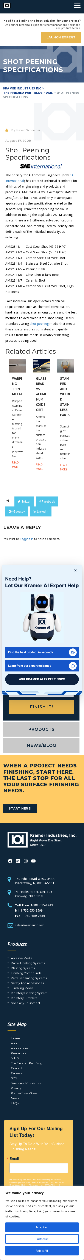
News (15, 1098)
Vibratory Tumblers (24, 998)
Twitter (25, 501)
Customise (42, 1239)
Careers (16, 1073)
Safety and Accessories (27, 983)
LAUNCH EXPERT (61, 37)
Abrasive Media (21, 958)
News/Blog (41, 745)
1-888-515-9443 (42, 905)
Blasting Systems (23, 968)
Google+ (18, 511)
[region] (42, 1223)
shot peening (39, 324)
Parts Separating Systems (29, 978)
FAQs (15, 1103)
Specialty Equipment (25, 1003)
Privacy (16, 1088)
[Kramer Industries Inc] (42, 839)
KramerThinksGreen (25, 1093)
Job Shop (17, 1058)
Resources (18, 1053)
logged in (26, 539)
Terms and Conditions (26, 1083)
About (15, 1043)
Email (14, 1158)
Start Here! (20, 808)
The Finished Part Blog (26, 1063)
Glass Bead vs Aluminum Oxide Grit (41, 394)
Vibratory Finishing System (29, 993)
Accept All (42, 1227)
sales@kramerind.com (29, 925)
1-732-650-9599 (31, 910)
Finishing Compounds (26, 973)
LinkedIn (42, 511)
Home (15, 1038)
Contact (16, 1068)
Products (41, 729)
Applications (19, 1048)
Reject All (42, 1251)
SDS (14, 1078)
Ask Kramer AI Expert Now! (42, 679)
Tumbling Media (22, 988)
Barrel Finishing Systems (28, 963)
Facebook (48, 501)
